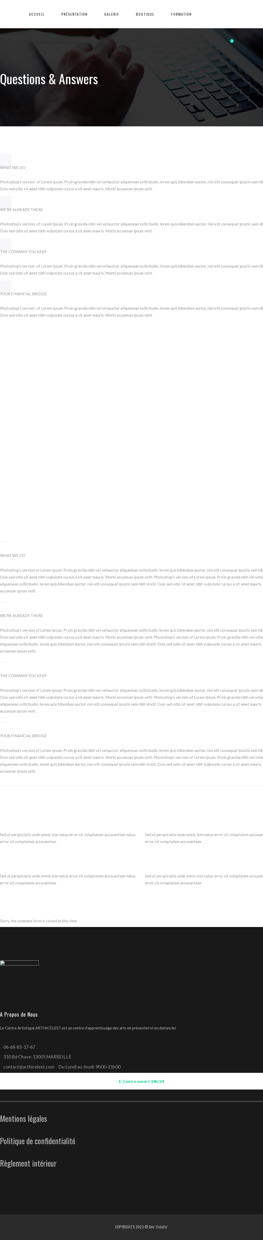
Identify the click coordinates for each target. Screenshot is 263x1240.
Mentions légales (23, 1118)
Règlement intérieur (28, 1163)
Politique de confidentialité (37, 1141)
